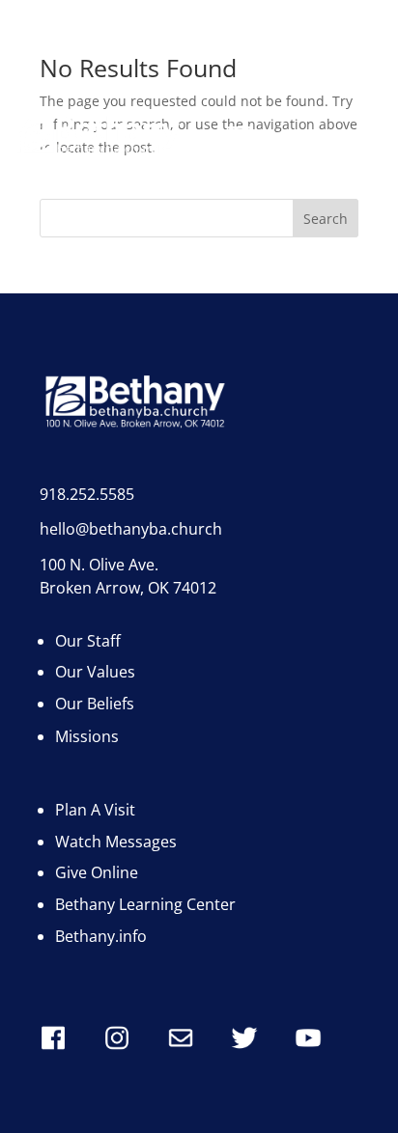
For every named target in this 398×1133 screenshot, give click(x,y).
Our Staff (88, 640)
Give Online (96, 872)
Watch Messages (116, 841)
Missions (87, 736)
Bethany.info (101, 936)
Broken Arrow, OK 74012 (128, 587)
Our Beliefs (94, 703)
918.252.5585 (87, 494)
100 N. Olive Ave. (99, 564)
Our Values (95, 671)
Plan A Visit (95, 809)
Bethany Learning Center (145, 904)
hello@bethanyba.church (131, 528)
